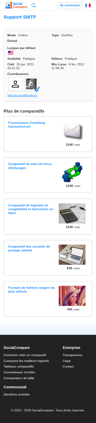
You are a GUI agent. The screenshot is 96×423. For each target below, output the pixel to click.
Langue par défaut (21, 48)
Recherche (33, 5)
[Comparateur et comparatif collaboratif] (16, 5)
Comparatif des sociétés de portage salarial (29, 248)
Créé (10, 64)
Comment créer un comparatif (25, 355)
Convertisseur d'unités (19, 372)
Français (88, 5)
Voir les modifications (22, 95)
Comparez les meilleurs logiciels (26, 361)
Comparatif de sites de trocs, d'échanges (30, 165)
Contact (68, 366)
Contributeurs (18, 74)
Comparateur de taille (19, 378)
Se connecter (70, 5)
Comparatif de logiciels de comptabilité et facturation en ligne (30, 209)
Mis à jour (59, 64)
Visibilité (14, 58)
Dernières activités (17, 394)
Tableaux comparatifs (19, 366)
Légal (67, 361)
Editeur (57, 58)
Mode (11, 35)
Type (55, 35)
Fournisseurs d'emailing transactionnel (26, 124)
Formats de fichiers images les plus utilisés (31, 289)
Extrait (12, 41)
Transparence (72, 355)
